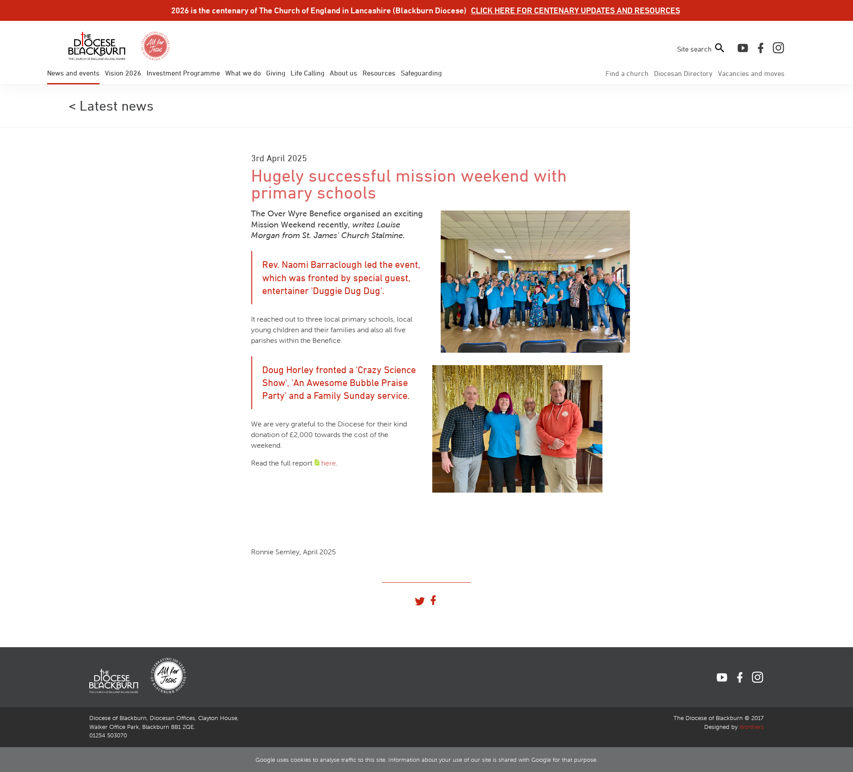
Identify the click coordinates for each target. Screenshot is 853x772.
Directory (683, 73)
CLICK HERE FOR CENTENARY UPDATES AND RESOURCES (575, 10)
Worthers (751, 727)
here (328, 463)
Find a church (627, 73)
